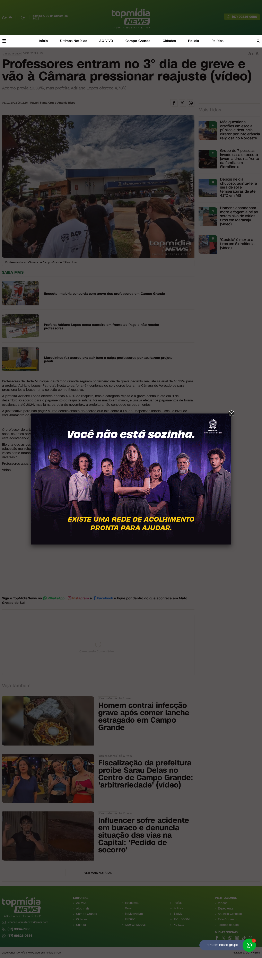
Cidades (169, 40)
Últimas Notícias (73, 40)
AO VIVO (106, 40)
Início (43, 40)
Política (217, 40)
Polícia (193, 40)
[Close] (231, 413)
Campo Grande (137, 40)
